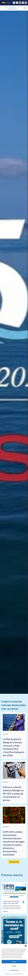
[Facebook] (14, 3)
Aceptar (14, 961)
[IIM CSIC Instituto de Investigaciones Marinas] (13, 8)
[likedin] (26, 3)
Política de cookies (8, 973)
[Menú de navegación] (25, 8)
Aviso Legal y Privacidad (18, 973)
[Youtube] (20, 3)
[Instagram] (23, 3)
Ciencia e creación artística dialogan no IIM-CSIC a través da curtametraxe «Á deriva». (13, 793)
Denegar (14, 966)
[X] (17, 3)
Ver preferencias (14, 970)
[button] (25, 946)
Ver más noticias (14, 862)
